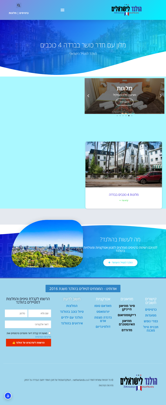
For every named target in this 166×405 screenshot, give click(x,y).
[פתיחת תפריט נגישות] (8, 395)
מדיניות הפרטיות (43, 336)
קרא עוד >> (123, 200)
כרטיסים (24, 13)
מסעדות (150, 315)
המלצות (71, 306)
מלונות (13, 13)
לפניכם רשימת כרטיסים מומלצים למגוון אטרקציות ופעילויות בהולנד (120, 249)
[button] (62, 10)
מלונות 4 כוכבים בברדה (124, 194)
